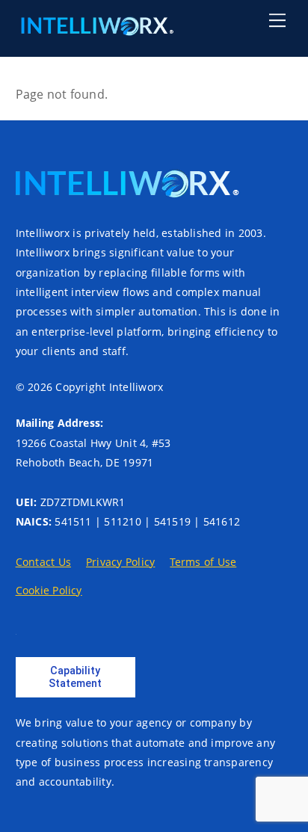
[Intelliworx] (95, 28)
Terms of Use (203, 562)
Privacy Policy (120, 562)
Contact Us (43, 562)
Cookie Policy (49, 590)
